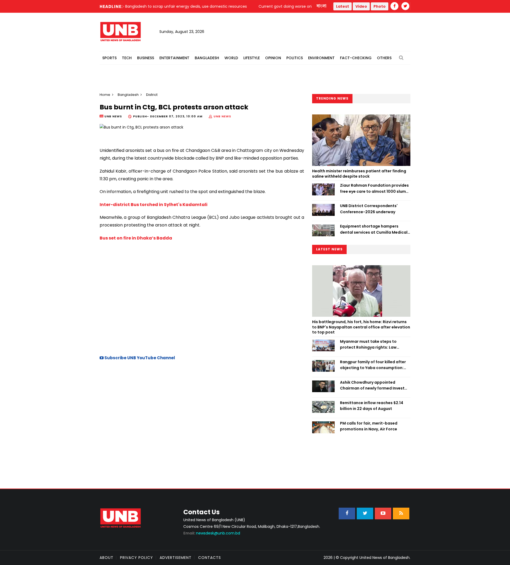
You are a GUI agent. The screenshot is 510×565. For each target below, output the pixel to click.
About (106, 557)
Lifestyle (251, 58)
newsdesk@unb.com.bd (211, 533)
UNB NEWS (222, 116)
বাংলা (322, 6)
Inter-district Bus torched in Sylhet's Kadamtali (153, 205)
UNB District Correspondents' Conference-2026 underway (369, 208)
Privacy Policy (136, 557)
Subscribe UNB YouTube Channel (139, 358)
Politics (294, 58)
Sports (109, 58)
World (231, 58)
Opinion (273, 58)
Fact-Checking (356, 58)
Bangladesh (207, 58)
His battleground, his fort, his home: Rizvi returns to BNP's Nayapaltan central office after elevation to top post (361, 327)
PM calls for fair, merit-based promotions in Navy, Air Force (368, 426)
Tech (127, 58)
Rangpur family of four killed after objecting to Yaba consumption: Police (373, 365)
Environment (321, 58)
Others (384, 58)
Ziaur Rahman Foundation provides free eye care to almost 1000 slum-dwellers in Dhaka (374, 188)
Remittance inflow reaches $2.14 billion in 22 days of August (371, 405)
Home (105, 94)
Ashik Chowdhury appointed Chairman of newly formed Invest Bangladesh (372, 385)
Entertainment (174, 58)
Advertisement (176, 557)
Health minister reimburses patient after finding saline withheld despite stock (359, 173)
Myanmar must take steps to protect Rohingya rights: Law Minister (368, 344)
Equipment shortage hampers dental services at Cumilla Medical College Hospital (373, 229)
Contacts (209, 557)
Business (145, 58)
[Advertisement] (202, 304)
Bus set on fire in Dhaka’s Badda (136, 238)
